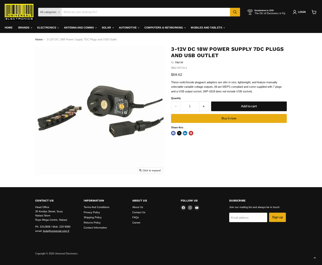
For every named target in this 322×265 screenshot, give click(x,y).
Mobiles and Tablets (207, 27)
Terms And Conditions (96, 207)
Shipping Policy (93, 217)
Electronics (47, 27)
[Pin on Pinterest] (191, 133)
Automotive (128, 27)
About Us (137, 207)
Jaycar (179, 62)
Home (9, 27)
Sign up (277, 217)
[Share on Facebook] (173, 133)
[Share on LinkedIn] (185, 133)
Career (136, 222)
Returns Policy (92, 222)
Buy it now (229, 118)
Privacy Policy (92, 212)
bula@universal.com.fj (56, 230)
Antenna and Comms (79, 27)
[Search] (235, 12)
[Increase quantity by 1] (204, 106)
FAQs (135, 217)
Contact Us (138, 212)
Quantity (176, 98)
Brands (24, 27)
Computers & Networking (164, 27)
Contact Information (95, 227)
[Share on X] (179, 133)
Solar (107, 27)
